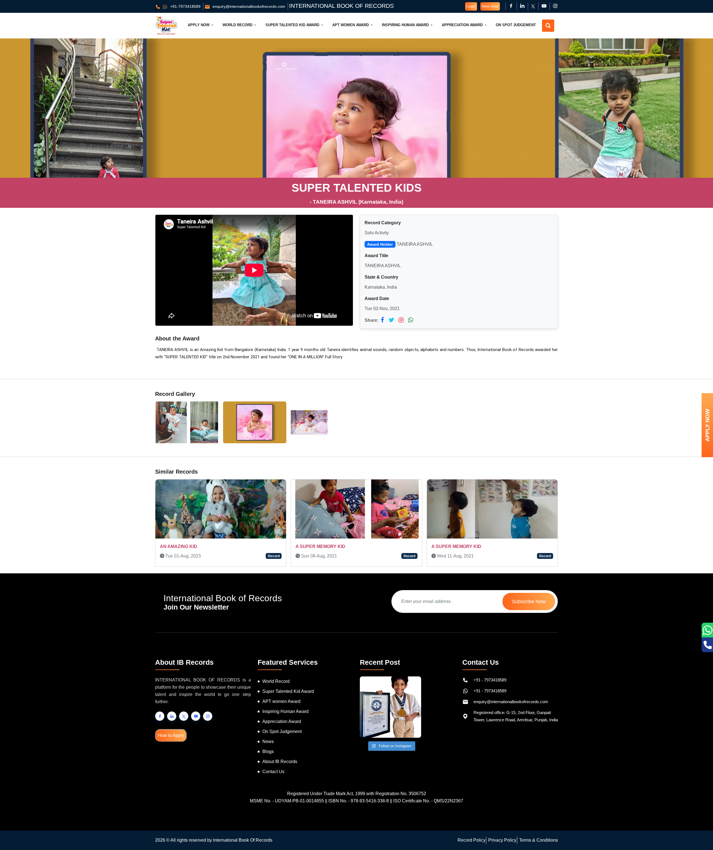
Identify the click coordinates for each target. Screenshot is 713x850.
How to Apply (171, 735)
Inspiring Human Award (406, 25)
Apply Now (199, 25)
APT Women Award (351, 25)
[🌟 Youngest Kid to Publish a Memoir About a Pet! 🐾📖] (390, 707)
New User (490, 6)
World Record (238, 25)
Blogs (268, 751)
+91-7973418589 (185, 6)
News (268, 741)
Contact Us (273, 771)
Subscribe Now (529, 601)
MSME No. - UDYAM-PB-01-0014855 (287, 800)
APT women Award (281, 701)
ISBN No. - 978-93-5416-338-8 (358, 800)
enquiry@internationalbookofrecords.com (248, 6)
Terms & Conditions (538, 840)
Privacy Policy (502, 840)
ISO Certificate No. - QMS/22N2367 (428, 800)
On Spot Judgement (516, 25)
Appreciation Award (463, 25)
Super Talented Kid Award (292, 25)
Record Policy (471, 840)
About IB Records (279, 761)
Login (471, 6)
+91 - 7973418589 (489, 680)
